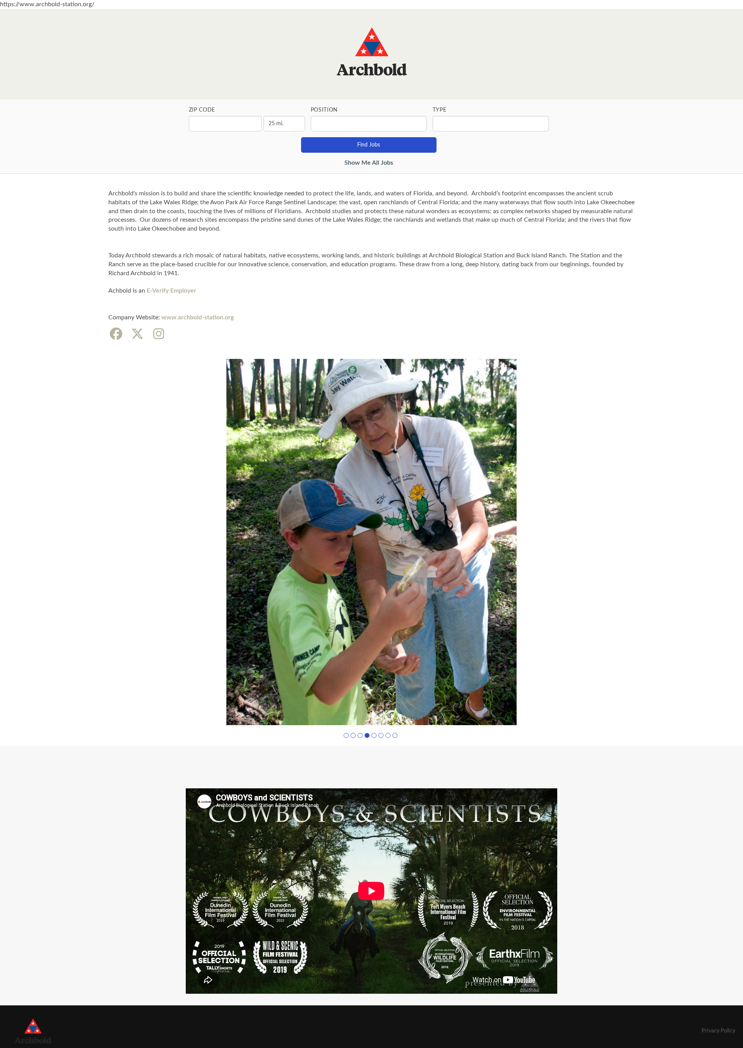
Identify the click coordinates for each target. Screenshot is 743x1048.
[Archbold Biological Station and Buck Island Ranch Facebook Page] (116, 334)
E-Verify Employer (172, 291)
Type (440, 110)
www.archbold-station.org (197, 317)
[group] (371, 542)
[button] (346, 735)
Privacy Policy (718, 1031)
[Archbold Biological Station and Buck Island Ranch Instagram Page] (158, 334)
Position (324, 110)
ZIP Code (202, 110)
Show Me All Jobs (368, 163)
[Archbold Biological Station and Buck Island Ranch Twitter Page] (137, 334)
